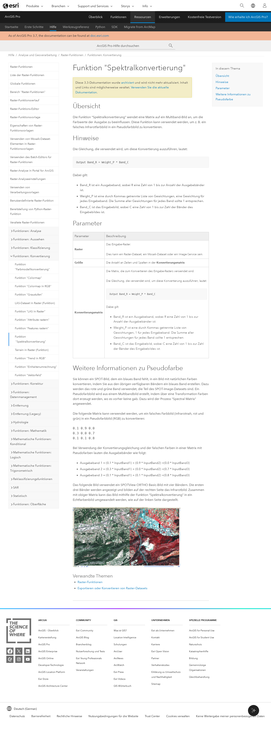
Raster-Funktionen (72, 55)
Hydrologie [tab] (20, 422)
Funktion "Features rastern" (32, 328)
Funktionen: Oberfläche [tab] (29, 504)
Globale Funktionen (22, 83)
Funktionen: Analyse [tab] (27, 231)
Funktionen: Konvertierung (104, 55)
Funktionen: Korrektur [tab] (28, 383)
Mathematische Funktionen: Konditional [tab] (31, 441)
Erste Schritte (34, 27)
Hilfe (53, 27)
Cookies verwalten (178, 716)
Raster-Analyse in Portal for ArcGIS (32, 170)
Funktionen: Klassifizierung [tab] (31, 248)
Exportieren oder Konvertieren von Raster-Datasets (112, 588)
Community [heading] (83, 620)
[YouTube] (27, 659)
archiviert (127, 82)
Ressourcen (142, 17)
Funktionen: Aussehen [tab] (28, 239)
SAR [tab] (16, 487)
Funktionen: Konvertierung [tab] (31, 256)
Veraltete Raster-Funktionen (27, 222)
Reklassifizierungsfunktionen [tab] (32, 479)
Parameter (223, 88)
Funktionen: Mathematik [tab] (30, 431)
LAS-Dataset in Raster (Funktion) (35, 303)
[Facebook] (9, 651)
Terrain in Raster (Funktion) (31, 350)
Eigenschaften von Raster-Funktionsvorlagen (26, 128)
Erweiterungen (169, 17)
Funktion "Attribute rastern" (32, 320)
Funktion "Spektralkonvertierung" (30, 339)
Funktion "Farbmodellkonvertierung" (32, 267)
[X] (18, 651)
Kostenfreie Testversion (204, 17)
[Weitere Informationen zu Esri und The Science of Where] (18, 631)
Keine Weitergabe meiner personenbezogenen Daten (230, 716)
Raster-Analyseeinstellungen (28, 179)
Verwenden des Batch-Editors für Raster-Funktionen (30, 159)
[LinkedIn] (27, 651)
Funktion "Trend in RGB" (30, 358)
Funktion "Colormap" (28, 278)
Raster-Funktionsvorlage (25, 117)
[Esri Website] (11, 6)
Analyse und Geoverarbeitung (37, 55)
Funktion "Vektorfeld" (28, 375)
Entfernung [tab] (20, 405)
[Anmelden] (264, 5)
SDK (114, 27)
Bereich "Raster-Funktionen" (27, 92)
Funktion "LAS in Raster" (30, 311)
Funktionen (118, 17)
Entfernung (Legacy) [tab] (27, 414)
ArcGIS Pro (12, 16)
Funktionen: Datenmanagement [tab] (23, 394)
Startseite (11, 27)
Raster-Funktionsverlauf (24, 100)
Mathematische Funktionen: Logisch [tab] (31, 455)
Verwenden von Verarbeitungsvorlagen (24, 190)
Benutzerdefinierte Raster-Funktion (32, 200)
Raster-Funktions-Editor (24, 109)
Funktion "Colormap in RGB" (33, 286)
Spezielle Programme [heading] (203, 620)
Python (100, 27)
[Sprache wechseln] (252, 5)
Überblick (96, 17)
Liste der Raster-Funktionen (27, 75)
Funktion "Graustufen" (29, 294)
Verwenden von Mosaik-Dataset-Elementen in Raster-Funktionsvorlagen (30, 144)
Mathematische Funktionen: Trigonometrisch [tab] (31, 468)
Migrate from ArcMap (139, 27)
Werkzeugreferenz (76, 27)
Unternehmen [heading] (160, 620)
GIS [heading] (115, 620)
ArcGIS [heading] (42, 620)
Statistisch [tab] (20, 496)
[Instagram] (18, 659)
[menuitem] (54, 630)
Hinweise (222, 82)
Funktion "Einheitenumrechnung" (36, 367)
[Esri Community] (9, 659)
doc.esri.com (99, 36)
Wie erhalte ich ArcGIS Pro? (248, 17)
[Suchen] (241, 5)
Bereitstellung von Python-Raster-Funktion (31, 212)
